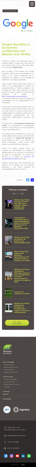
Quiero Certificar (9, 382)
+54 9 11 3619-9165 (13, 448)
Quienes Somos (9, 364)
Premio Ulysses (9, 369)
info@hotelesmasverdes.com (17, 435)
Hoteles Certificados (10, 379)
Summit (6, 394)
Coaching (7, 387)
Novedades (7, 399)
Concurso (6, 391)
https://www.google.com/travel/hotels (15, 96)
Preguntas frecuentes (11, 372)
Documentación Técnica (11, 384)
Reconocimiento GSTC (11, 367)
